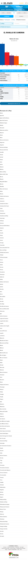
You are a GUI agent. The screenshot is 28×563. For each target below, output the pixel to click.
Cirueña (1, 232)
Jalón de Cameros (3, 316)
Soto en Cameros (3, 455)
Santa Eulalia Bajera (4, 433)
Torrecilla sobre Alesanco (5, 470)
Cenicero (2, 223)
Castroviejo (2, 218)
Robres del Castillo (3, 411)
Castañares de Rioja (4, 215)
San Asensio (2, 418)
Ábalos (1, 113)
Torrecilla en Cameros (4, 467)
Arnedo (1, 154)
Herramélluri (2, 296)
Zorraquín (2, 536)
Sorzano (1, 450)
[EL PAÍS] (8, 3)
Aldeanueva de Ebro (4, 130)
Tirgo (1, 460)
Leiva (1, 328)
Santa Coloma (3, 428)
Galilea (1, 279)
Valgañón (2, 489)
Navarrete (2, 367)
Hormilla (1, 301)
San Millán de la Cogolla (5, 421)
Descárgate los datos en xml (14, 103)
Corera (1, 240)
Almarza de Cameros (4, 140)
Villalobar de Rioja (3, 502)
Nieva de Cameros (3, 372)
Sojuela (1, 448)
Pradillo (1, 396)
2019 (3, 12)
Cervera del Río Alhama (4, 225)
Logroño (1, 333)
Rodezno (2, 413)
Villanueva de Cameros (4, 506)
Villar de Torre (3, 509)
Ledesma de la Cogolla (4, 325)
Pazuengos (2, 387)
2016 (14, 12)
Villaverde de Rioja (3, 521)
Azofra (1, 164)
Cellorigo (2, 220)
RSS (21, 549)
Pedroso (1, 389)
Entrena (1, 262)
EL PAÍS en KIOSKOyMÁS (12, 549)
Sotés (1, 453)
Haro (1, 291)
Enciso (1, 259)
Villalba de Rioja (3, 499)
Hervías (1, 299)
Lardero (1, 323)
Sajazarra (2, 416)
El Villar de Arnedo (3, 257)
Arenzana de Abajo (4, 147)
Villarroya (2, 514)
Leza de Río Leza (3, 330)
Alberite (1, 125)
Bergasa (1, 179)
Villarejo (1, 511)
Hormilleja (2, 303)
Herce (1, 294)
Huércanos (2, 311)
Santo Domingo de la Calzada (6, 435)
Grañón (1, 286)
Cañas (1, 208)
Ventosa (1, 492)
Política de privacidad (5, 548)
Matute (1, 345)
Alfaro (1, 137)
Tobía (1, 462)
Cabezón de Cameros (4, 196)
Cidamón (2, 228)
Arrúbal (1, 157)
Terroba (1, 457)
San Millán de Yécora (4, 423)
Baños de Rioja (3, 171)
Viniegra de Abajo (3, 526)
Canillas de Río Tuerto (4, 206)
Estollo (1, 264)
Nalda (1, 362)
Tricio (1, 479)
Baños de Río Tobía (4, 174)
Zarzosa (1, 533)
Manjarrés (2, 338)
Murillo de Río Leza (4, 352)
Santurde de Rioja (3, 440)
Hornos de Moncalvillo (4, 308)
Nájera (1, 360)
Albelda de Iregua (3, 122)
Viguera (1, 497)
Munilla (1, 350)
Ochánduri (2, 374)
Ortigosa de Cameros (4, 384)
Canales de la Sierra (4, 203)
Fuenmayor (2, 274)
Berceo (1, 176)
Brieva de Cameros (4, 188)
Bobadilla (2, 186)
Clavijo (1, 235)
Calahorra (2, 198)
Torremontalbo (3, 475)
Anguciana (2, 142)
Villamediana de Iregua (4, 504)
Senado (21, 16)
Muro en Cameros (3, 357)
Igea (1, 313)
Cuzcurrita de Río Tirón (4, 247)
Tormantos (2, 465)
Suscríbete (21, 3)
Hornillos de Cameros (4, 306)
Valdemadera (2, 487)
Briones (1, 193)
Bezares (1, 184)
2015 (19, 12)
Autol (1, 162)
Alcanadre (2, 127)
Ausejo (1, 159)
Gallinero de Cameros (4, 281)
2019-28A (8, 12)
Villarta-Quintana (3, 516)
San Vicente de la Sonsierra (5, 445)
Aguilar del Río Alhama (4, 118)
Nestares (2, 369)
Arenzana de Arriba (4, 149)
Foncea (1, 269)
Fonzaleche (2, 272)
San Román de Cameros (5, 426)
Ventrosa (2, 494)
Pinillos (1, 391)
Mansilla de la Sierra (4, 340)
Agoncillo (2, 115)
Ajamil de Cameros (4, 120)
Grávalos (2, 289)
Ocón (1, 377)
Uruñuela (2, 484)
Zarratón (2, 531)
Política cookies (13, 548)
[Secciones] (1, 3)
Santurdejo (2, 443)
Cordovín (2, 237)
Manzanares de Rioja (4, 343)
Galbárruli (2, 277)
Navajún (1, 365)
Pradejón (2, 394)
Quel (1, 401)
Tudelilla (1, 482)
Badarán (1, 166)
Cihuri (1, 230)
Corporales (2, 245)
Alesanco (2, 132)
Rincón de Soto (3, 409)
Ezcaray (1, 267)
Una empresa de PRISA (13, 554)
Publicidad (17, 547)
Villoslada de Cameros (4, 524)
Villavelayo (2, 519)
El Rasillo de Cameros (4, 252)
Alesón (1, 135)
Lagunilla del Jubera (4, 321)
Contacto (5, 547)
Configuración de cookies (20, 548)
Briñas (1, 191)
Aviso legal (21, 547)
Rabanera (2, 404)
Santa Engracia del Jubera (5, 431)
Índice (18, 549)
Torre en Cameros (3, 472)
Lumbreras (2, 335)
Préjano (1, 399)
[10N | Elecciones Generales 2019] (14, 6)
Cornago (1, 242)
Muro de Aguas (3, 355)
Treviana (2, 477)
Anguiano (2, 144)
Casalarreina (2, 213)
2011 (25, 12)
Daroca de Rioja (3, 250)
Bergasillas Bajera (3, 181)
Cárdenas (2, 210)
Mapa (24, 9)
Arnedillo (2, 152)
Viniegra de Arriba (3, 528)
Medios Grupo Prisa (14, 557)
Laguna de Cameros (4, 318)
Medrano (2, 347)
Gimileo (1, 284)
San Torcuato (2, 438)
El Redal (1, 254)
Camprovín (2, 201)
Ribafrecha (2, 406)
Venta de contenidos (11, 547)
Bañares (1, 169)
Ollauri (1, 382)
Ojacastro (2, 379)
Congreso (6, 16)
